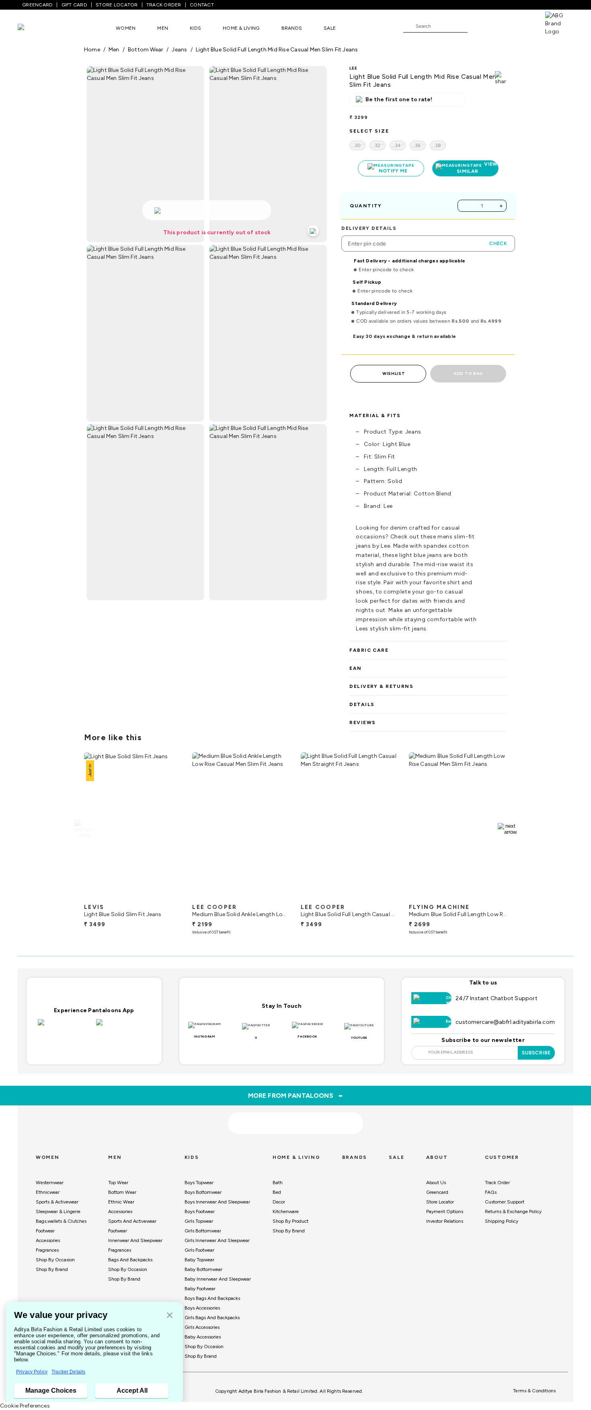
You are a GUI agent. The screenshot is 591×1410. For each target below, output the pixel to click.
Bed (277, 1192)
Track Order (497, 1182)
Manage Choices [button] (50, 1390)
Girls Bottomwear (203, 1231)
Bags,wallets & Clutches (61, 1221)
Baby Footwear (200, 1288)
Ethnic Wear (121, 1202)
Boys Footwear (200, 1211)
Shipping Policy (501, 1221)
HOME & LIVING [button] (241, 28)
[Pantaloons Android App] (123, 1027)
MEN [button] (162, 28)
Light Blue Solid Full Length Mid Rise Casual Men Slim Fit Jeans (277, 49)
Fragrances (47, 1250)
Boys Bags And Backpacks (212, 1298)
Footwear (45, 1231)
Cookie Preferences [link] (25, 1405)
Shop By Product (290, 1221)
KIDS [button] (195, 28)
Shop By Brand (52, 1269)
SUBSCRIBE (536, 1053)
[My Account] (500, 26)
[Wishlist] (477, 26)
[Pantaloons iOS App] (65, 1027)
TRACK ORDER (163, 5)
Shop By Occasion (55, 1260)
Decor (279, 1202)
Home (92, 49)
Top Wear (118, 1182)
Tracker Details (68, 1372)
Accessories (48, 1240)
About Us (436, 1182)
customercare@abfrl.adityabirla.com (505, 1022)
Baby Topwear (199, 1260)
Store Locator (440, 1202)
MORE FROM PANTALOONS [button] (295, 1095)
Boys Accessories (202, 1308)
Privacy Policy (31, 1372)
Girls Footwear (199, 1250)
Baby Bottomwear (203, 1269)
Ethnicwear (48, 1192)
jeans (179, 49)
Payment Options (444, 1211)
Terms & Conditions (534, 1391)
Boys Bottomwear (203, 1192)
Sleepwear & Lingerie (58, 1211)
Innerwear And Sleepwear (135, 1240)
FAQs (491, 1192)
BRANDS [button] (291, 28)
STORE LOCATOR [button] (116, 5)
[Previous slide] (83, 829)
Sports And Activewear (132, 1221)
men (114, 49)
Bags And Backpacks (130, 1260)
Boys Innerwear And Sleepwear (217, 1202)
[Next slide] (507, 829)
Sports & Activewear (57, 1202)
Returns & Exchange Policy (513, 1211)
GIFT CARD (74, 5)
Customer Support (504, 1202)
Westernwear (50, 1182)
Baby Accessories (203, 1337)
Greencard (437, 1192)
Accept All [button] (132, 1390)
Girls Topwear (199, 1221)
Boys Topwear (199, 1182)
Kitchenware (286, 1211)
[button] (170, 1315)
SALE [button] (330, 28)
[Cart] (522, 25)
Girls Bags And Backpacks (212, 1317)
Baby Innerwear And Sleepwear (218, 1279)
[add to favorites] (169, 896)
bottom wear (145, 49)
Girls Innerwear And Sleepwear (217, 1240)
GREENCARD (37, 5)
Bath (278, 1182)
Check (498, 243)
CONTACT (202, 5)
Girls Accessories (202, 1327)
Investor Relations (444, 1221)
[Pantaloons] (33, 28)
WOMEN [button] (125, 28)
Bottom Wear (122, 1192)
